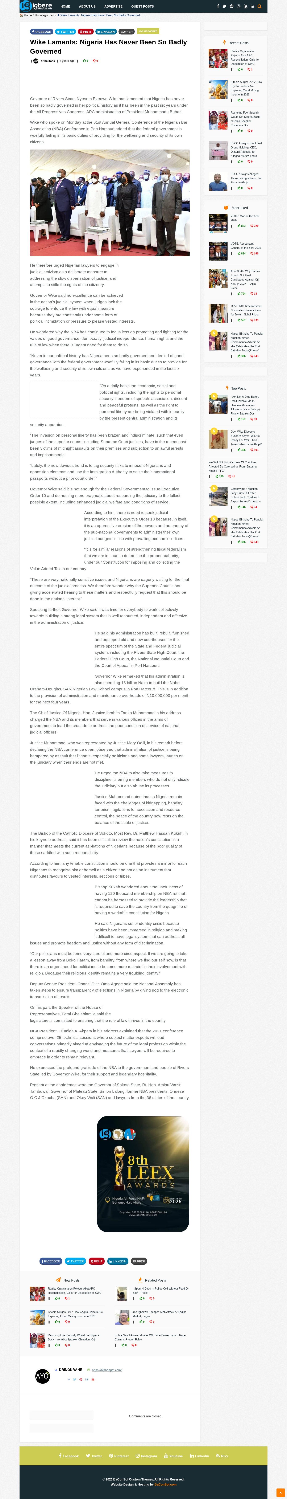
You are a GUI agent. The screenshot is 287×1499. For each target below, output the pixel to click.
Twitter (67, 31)
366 (243, 449)
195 (255, 449)
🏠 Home (26, 15)
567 (243, 320)
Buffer (127, 31)
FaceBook (42, 31)
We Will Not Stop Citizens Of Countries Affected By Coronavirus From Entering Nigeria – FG (233, 466)
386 (243, 356)
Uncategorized (44, 15)
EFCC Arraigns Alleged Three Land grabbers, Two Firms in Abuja (246, 178)
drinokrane (48, 60)
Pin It (87, 31)
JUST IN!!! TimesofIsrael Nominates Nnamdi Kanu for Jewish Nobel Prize (246, 310)
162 (243, 419)
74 (255, 507)
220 (255, 225)
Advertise (113, 6)
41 (233, 476)
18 (255, 293)
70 (255, 419)
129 (221, 476)
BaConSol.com (165, 1484)
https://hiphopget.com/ (107, 1370)
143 (255, 356)
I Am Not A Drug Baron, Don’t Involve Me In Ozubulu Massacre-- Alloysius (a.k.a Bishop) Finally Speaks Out (245, 405)
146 (243, 507)
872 (243, 225)
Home (65, 6)
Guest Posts (142, 6)
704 (243, 293)
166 (255, 253)
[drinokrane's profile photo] (36, 60)
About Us (87, 6)
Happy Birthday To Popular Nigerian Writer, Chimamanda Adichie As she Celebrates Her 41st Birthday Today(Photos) (247, 342)
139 (255, 320)
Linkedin (107, 31)
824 (243, 253)
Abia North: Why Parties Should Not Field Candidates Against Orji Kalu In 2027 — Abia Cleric (245, 280)
